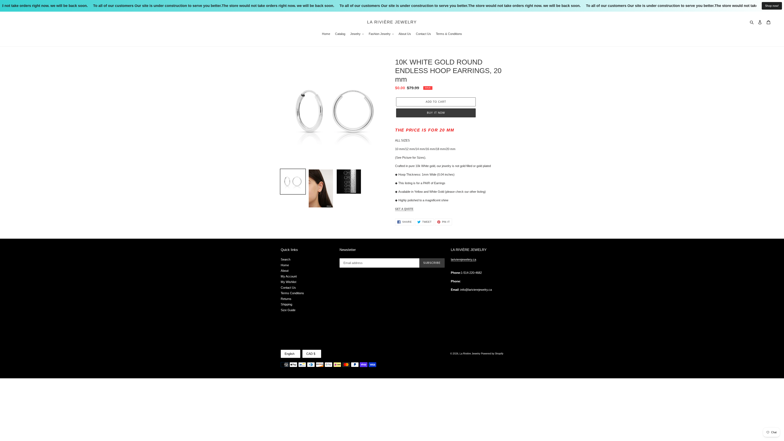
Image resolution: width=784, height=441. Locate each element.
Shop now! (772, 5)
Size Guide (288, 310)
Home (285, 265)
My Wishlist (288, 282)
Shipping (286, 304)
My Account (289, 276)
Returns (286, 299)
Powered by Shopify (492, 353)
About (284, 270)
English (289, 353)
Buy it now (436, 112)
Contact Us (288, 287)
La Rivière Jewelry (392, 22)
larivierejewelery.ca (463, 259)
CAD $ (310, 353)
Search (285, 259)
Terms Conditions (292, 293)
